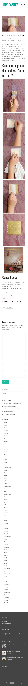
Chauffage (6, 544)
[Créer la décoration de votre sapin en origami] (4, 646)
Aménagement (7, 592)
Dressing (6, 443)
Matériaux (6, 433)
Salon (5, 571)
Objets (5, 518)
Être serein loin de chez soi (9, 411)
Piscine (5, 581)
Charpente (6, 428)
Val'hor (5, 507)
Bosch (5, 425)
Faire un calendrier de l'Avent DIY (13, 651)
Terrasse (6, 449)
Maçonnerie (6, 547)
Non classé (6, 584)
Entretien (6, 441)
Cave (5, 465)
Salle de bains (7, 573)
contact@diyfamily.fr (6, 623)
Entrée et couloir (7, 494)
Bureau (5, 563)
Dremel (5, 473)
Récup (5, 539)
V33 (5, 438)
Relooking (18, 40)
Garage (5, 459)
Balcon (5, 451)
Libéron (5, 483)
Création (6, 523)
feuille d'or (9, 307)
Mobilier (5, 520)
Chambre (6, 565)
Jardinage (6, 587)
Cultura (5, 478)
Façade (5, 491)
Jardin (5, 422)
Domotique (6, 430)
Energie (5, 526)
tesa (5, 446)
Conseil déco (6, 597)
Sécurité (6, 436)
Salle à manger (7, 568)
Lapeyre (5, 489)
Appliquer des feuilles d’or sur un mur (13, 35)
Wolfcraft (6, 481)
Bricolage (6, 558)
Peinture (6, 512)
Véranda (5, 454)
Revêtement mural (7, 536)
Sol (5, 515)
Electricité (6, 555)
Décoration (6, 603)
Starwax (5, 475)
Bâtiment (6, 531)
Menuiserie (6, 550)
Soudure (6, 542)
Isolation (6, 528)
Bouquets (6, 579)
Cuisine (5, 576)
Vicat (5, 502)
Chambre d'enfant (7, 467)
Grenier (5, 462)
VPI (5, 504)
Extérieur (6, 595)
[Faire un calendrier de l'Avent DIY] (4, 653)
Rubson (5, 499)
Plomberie (6, 552)
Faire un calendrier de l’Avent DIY (10, 406)
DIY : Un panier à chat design (9, 414)
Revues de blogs (7, 486)
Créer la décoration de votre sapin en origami (12, 403)
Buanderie (6, 457)
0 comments (5, 40)
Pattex (5, 510)
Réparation (6, 534)
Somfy (5, 497)
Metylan (5, 470)
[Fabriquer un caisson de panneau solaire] (4, 659)
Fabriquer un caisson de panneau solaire (11, 409)
